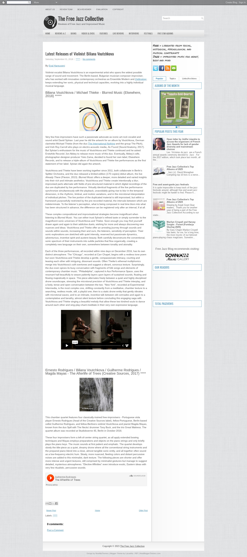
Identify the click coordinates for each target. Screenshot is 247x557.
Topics (173, 78)
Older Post (143, 510)
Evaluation (102, 9)
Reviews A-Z (60, 33)
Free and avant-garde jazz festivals (171, 184)
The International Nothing (101, 143)
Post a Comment (55, 530)
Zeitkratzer (140, 79)
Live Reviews (118, 33)
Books (73, 33)
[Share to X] (53, 503)
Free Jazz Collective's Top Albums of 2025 (180, 167)
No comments (89, 59)
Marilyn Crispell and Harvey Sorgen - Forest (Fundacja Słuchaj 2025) (181, 224)
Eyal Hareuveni (57, 65)
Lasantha (129, 553)
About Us (50, 9)
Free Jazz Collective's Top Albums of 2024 (180, 200)
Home (47, 33)
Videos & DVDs (88, 33)
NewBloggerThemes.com (150, 553)
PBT (136, 553)
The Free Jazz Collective (81, 18)
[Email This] (47, 503)
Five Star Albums (165, 33)
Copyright (118, 9)
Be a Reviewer (84, 9)
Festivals (148, 33)
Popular (159, 78)
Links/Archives (189, 78)
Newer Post (51, 510)
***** (78, 59)
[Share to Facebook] (56, 503)
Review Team (66, 9)
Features (104, 33)
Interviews (134, 33)
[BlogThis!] (50, 503)
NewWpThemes (102, 553)
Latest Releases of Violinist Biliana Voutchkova (79, 53)
